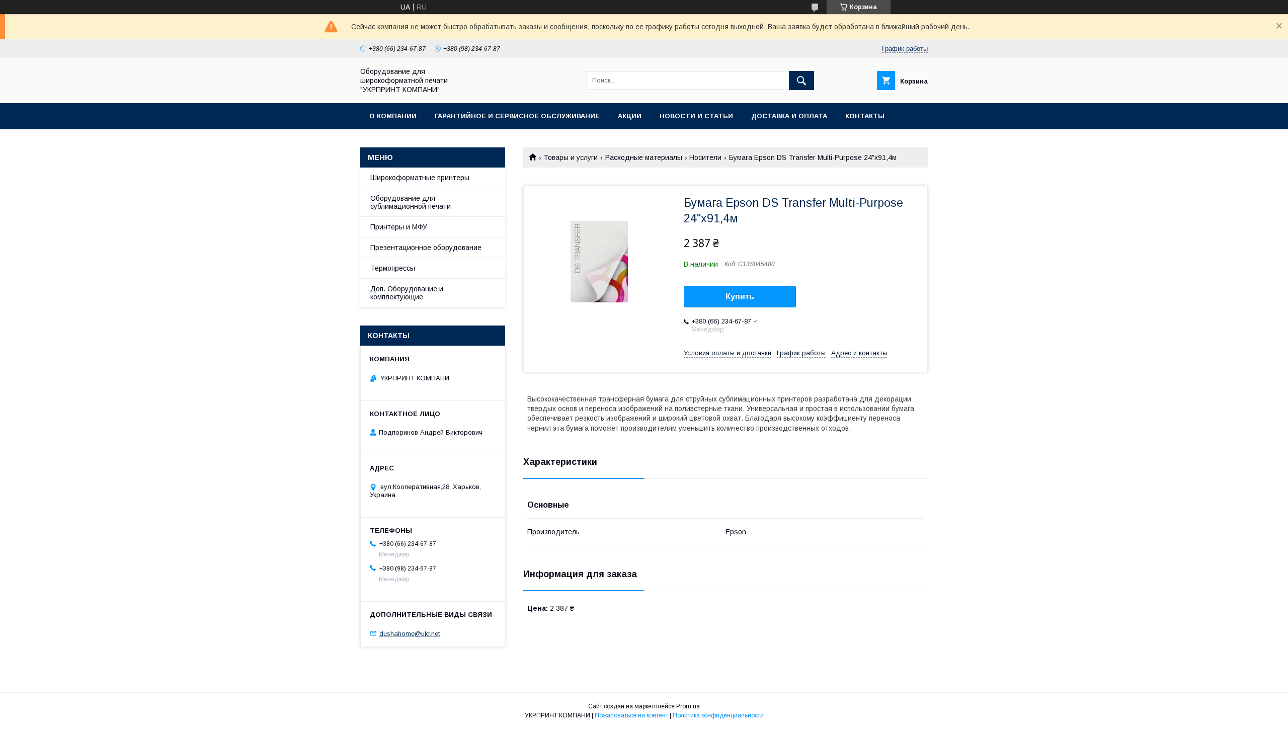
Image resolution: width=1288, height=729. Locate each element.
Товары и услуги (570, 157)
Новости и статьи (696, 116)
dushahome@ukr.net (409, 633)
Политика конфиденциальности (718, 715)
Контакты (864, 116)
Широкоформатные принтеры (419, 178)
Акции (629, 116)
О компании (393, 116)
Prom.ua (688, 706)
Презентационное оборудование (425, 248)
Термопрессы (392, 268)
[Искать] (801, 80)
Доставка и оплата (789, 116)
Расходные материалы (643, 157)
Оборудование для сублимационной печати (410, 202)
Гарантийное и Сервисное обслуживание (517, 116)
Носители (705, 157)
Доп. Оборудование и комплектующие (406, 293)
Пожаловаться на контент (631, 715)
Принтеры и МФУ (398, 227)
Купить (740, 296)
